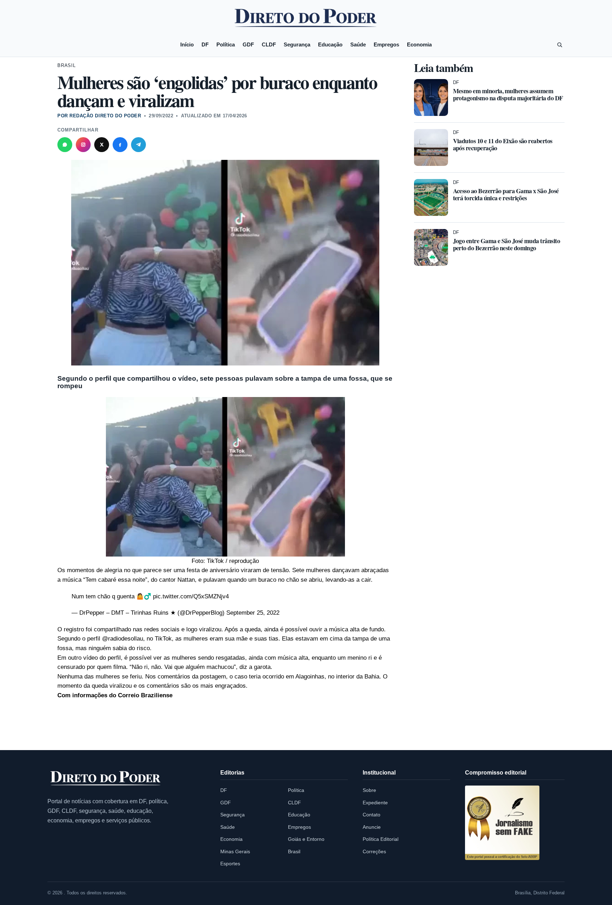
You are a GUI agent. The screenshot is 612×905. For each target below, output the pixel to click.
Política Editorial (380, 839)
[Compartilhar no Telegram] (138, 144)
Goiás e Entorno (306, 839)
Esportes (230, 863)
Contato (371, 814)
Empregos (386, 44)
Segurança (297, 44)
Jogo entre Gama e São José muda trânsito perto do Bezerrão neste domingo (506, 244)
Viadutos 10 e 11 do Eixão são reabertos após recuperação (502, 144)
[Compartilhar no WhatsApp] (64, 144)
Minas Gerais (235, 851)
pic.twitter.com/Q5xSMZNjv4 (191, 596)
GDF (248, 44)
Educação (330, 44)
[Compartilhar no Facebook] (120, 144)
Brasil (66, 65)
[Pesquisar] (560, 45)
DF (205, 44)
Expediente (375, 802)
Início (187, 44)
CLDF (269, 44)
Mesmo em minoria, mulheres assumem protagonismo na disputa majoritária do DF (508, 94)
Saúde (358, 44)
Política (225, 44)
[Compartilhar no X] (101, 144)
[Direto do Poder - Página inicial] (105, 778)
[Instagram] (83, 144)
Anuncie (372, 827)
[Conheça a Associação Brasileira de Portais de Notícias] (502, 823)
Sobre (369, 790)
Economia (419, 44)
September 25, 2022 (252, 612)
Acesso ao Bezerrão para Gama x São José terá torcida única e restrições (506, 194)
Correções (374, 851)
